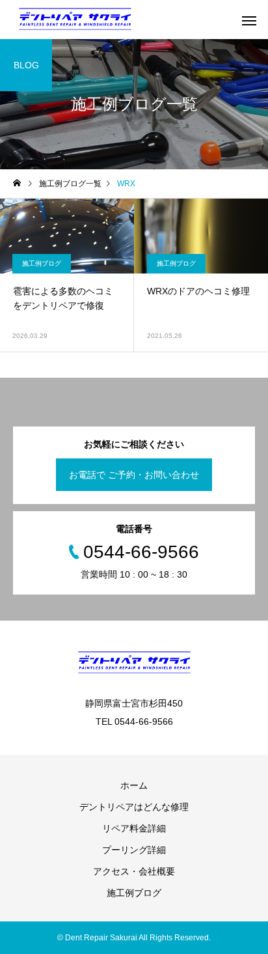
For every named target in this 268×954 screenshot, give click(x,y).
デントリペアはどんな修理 (134, 807)
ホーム (134, 785)
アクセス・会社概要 (134, 871)
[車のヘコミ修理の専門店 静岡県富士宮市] (75, 19)
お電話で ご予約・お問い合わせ (134, 475)
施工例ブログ (41, 263)
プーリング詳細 (134, 850)
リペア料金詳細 (134, 828)
